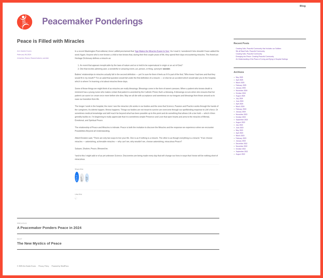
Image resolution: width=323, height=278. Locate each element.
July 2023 (239, 125)
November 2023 (241, 114)
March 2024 (240, 106)
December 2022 (241, 143)
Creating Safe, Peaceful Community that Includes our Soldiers (258, 48)
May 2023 (239, 130)
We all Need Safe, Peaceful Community (250, 51)
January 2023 (241, 141)
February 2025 (241, 85)
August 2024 (240, 96)
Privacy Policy (43, 266)
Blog (303, 5)
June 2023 (239, 128)
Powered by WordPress (60, 266)
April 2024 (239, 104)
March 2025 (240, 83)
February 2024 (241, 109)
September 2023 (242, 120)
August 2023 (240, 122)
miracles (20, 58)
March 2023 (240, 136)
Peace (27, 58)
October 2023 (241, 117)
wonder (46, 58)
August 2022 (240, 154)
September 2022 (242, 151)
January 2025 (241, 88)
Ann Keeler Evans (24, 51)
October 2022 (241, 149)
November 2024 (241, 90)
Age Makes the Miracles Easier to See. (152, 51)
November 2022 (241, 146)
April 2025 (239, 80)
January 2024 (241, 112)
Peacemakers (36, 58)
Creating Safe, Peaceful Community (249, 54)
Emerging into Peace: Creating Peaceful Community (255, 56)
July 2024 (239, 98)
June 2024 (239, 101)
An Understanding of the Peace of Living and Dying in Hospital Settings (262, 59)
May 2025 (239, 77)
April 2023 (239, 133)
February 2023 (241, 138)
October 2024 (241, 93)
